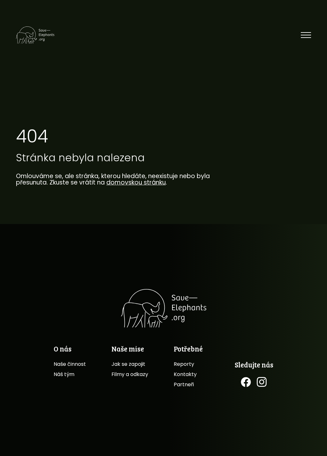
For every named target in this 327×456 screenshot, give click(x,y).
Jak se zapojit (128, 364)
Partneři (184, 384)
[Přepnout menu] (306, 35)
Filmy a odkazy (129, 374)
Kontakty (185, 374)
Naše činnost (70, 364)
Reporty (184, 364)
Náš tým (64, 374)
